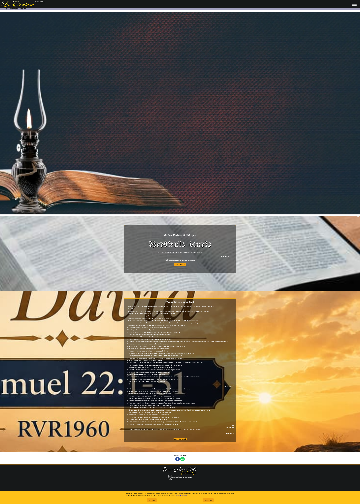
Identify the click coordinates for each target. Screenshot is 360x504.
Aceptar (152, 500)
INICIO (6, 9)
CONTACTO (14, 9)
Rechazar (208, 500)
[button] (177, 459)
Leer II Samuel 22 (180, 439)
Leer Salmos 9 (180, 265)
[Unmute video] (180, 113)
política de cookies (181, 495)
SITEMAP (23, 9)
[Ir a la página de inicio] (22, 6)
